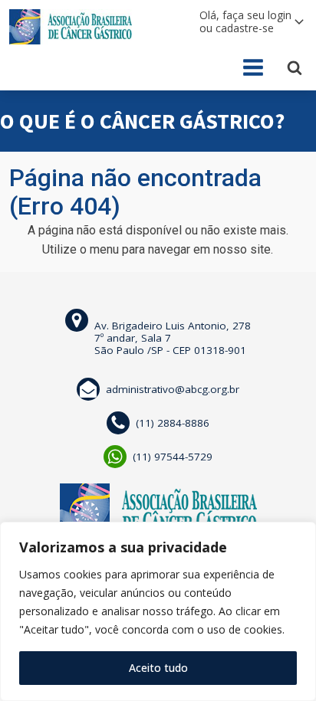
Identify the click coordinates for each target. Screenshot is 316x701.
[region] (158, 611)
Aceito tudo (158, 667)
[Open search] (294, 67)
